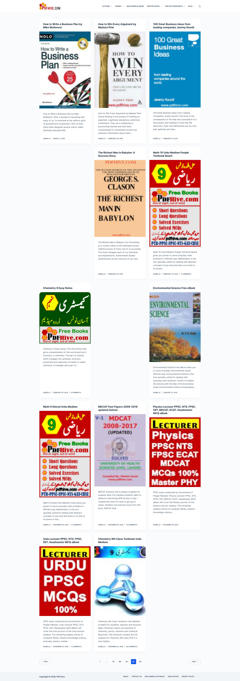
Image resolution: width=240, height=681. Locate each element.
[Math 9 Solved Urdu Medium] (65, 454)
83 (140, 661)
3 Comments (76, 646)
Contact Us (137, 676)
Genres (118, 6)
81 (127, 661)
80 (120, 661)
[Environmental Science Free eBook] (175, 327)
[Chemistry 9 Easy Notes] (65, 317)
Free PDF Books (153, 6)
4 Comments (186, 274)
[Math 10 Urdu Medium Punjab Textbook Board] (175, 203)
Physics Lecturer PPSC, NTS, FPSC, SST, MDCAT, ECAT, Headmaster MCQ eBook (174, 410)
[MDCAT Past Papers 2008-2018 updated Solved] (120, 450)
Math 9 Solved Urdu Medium (60, 406)
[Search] (200, 6)
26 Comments (131, 646)
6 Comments (76, 392)
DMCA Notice (173, 676)
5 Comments (76, 525)
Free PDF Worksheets (174, 6)
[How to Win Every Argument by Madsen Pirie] (120, 70)
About (125, 676)
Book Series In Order (135, 6)
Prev (46, 661)
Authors (106, 6)
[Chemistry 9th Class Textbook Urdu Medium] (120, 581)
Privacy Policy (188, 676)
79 (113, 661)
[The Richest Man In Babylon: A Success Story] (120, 198)
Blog (190, 6)
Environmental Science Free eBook (174, 288)
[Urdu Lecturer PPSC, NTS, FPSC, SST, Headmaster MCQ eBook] (65, 581)
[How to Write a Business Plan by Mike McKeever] (65, 70)
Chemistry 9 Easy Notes (57, 288)
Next (194, 661)
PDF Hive (60, 676)
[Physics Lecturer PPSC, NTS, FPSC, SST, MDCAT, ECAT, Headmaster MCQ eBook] (175, 452)
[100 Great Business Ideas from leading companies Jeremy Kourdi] (175, 69)
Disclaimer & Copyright (155, 676)
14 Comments (131, 525)
